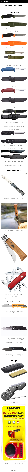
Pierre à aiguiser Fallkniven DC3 (14, 379)
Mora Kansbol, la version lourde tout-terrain (14, 65)
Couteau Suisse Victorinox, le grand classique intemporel (14, 294)
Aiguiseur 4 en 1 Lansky (14, 402)
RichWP (16, 470)
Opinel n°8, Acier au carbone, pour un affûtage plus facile (14, 264)
